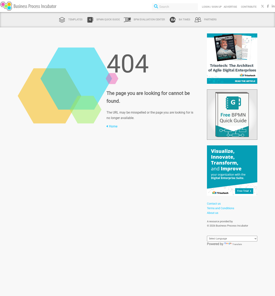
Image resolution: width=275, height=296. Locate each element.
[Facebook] (268, 6)
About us (212, 212)
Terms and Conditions (220, 208)
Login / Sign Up (212, 6)
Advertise (230, 6)
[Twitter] (262, 6)
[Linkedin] (273, 6)
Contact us (214, 203)
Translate (237, 244)
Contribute (248, 6)
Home (112, 126)
